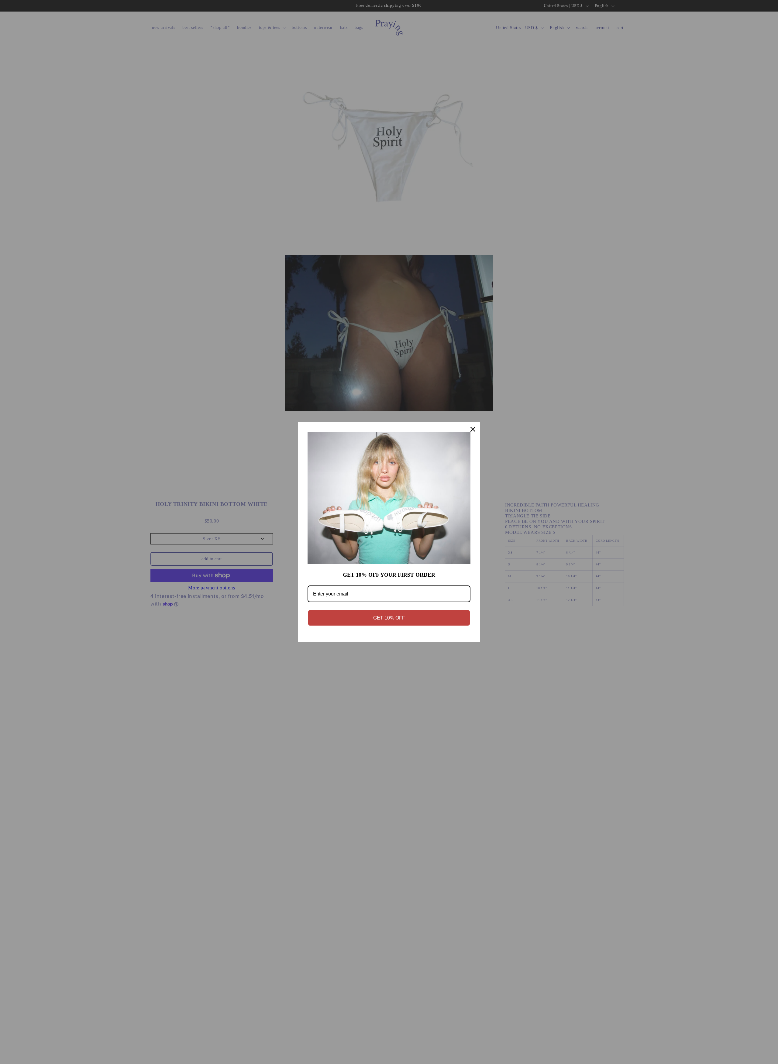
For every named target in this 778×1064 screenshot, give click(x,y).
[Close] (473, 429)
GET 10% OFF (389, 617)
